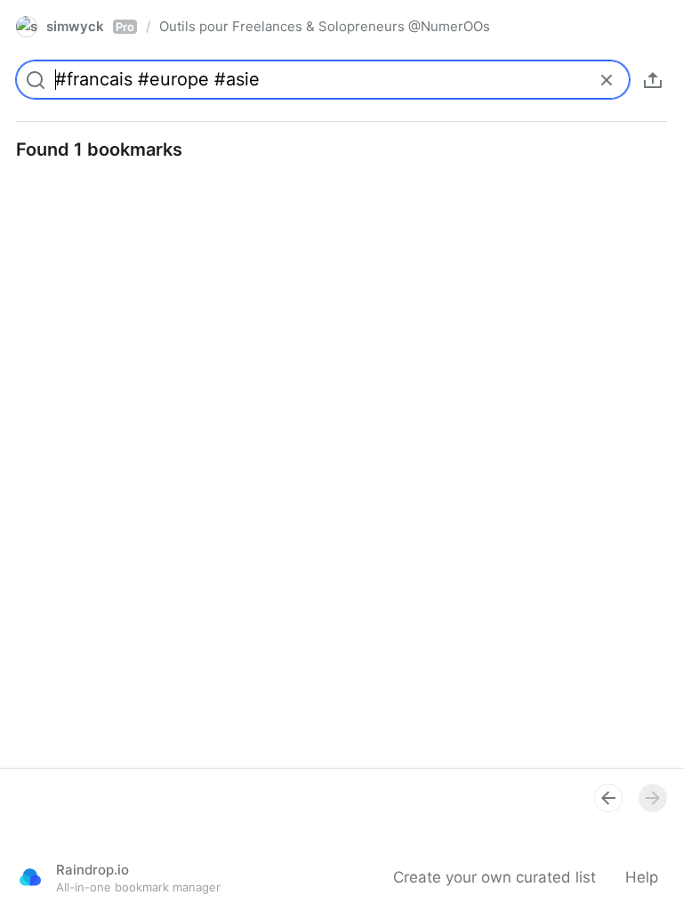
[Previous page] (608, 798)
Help (641, 877)
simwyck (90, 26)
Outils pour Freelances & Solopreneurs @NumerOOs (324, 26)
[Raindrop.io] (30, 877)
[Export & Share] (653, 80)
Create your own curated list (494, 877)
